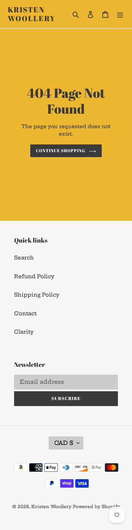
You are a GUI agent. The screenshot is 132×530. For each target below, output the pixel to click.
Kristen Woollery (31, 14)
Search (24, 257)
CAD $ (63, 442)
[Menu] (120, 14)
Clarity (23, 331)
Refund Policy (34, 276)
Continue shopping (61, 151)
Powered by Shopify (96, 506)
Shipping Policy (36, 294)
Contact (25, 313)
